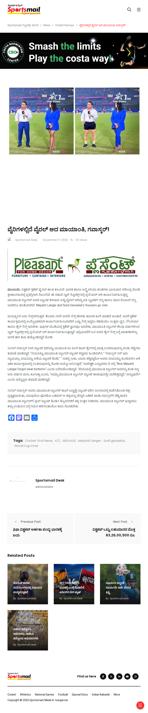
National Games (44, 694)
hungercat (61, 700)
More (117, 694)
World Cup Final (26, 446)
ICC (57, 440)
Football (63, 694)
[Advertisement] (74, 196)
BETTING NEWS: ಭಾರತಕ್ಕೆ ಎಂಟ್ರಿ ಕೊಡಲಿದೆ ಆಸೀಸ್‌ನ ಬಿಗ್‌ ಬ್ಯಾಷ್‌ (72, 587)
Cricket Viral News (39, 440)
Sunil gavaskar (114, 440)
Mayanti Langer (89, 440)
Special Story (80, 694)
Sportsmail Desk (49, 480)
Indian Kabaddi (101, 694)
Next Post (120, 521)
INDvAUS (69, 440)
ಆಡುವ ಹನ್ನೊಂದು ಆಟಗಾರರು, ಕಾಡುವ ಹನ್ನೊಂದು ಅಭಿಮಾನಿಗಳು (26, 633)
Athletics (25, 694)
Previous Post (31, 521)
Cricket (12, 694)
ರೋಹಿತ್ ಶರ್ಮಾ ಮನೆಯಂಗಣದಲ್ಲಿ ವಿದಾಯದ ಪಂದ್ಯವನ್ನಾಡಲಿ (27, 587)
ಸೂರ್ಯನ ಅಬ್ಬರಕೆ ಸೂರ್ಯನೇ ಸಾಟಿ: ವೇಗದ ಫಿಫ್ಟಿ (118, 587)
